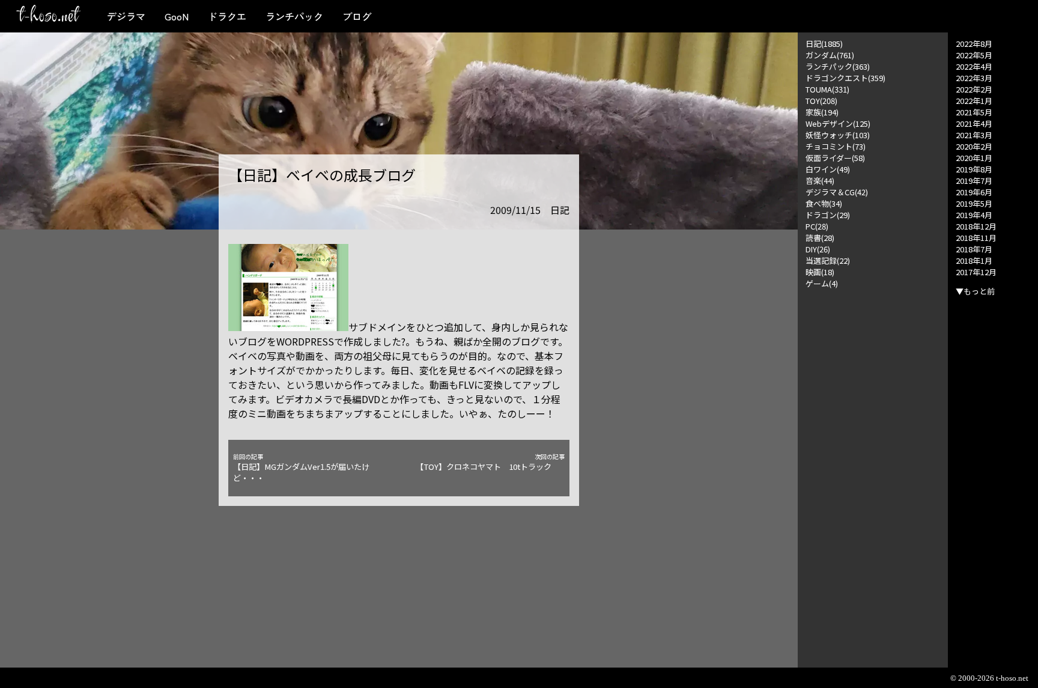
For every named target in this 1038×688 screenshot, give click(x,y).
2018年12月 (976, 226)
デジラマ (126, 16)
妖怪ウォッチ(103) (838, 135)
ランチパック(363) (838, 66)
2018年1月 (974, 260)
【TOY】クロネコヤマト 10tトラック (490, 462)
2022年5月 (974, 55)
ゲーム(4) (822, 283)
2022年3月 (974, 78)
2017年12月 (976, 272)
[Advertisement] (873, 469)
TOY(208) (821, 100)
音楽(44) (820, 180)
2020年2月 (974, 146)
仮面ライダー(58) (835, 157)
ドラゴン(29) (828, 215)
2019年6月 (974, 192)
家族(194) (822, 112)
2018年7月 (974, 249)
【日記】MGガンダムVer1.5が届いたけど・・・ (301, 468)
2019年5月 (974, 203)
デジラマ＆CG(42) (837, 192)
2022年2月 (974, 89)
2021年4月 (974, 123)
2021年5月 (974, 112)
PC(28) (817, 226)
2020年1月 (974, 157)
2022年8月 (974, 43)
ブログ (356, 16)
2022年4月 (974, 66)
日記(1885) (824, 43)
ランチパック (294, 16)
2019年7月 (974, 180)
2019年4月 (974, 215)
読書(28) (820, 237)
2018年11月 (976, 237)
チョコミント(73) (836, 146)
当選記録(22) (828, 260)
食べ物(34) (824, 203)
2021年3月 (974, 135)
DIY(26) (818, 249)
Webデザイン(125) (838, 123)
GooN (177, 16)
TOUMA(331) (827, 89)
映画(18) (820, 272)
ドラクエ (227, 16)
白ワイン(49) (828, 169)
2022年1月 (974, 100)
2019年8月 (974, 169)
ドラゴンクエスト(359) (845, 78)
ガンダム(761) (830, 55)
